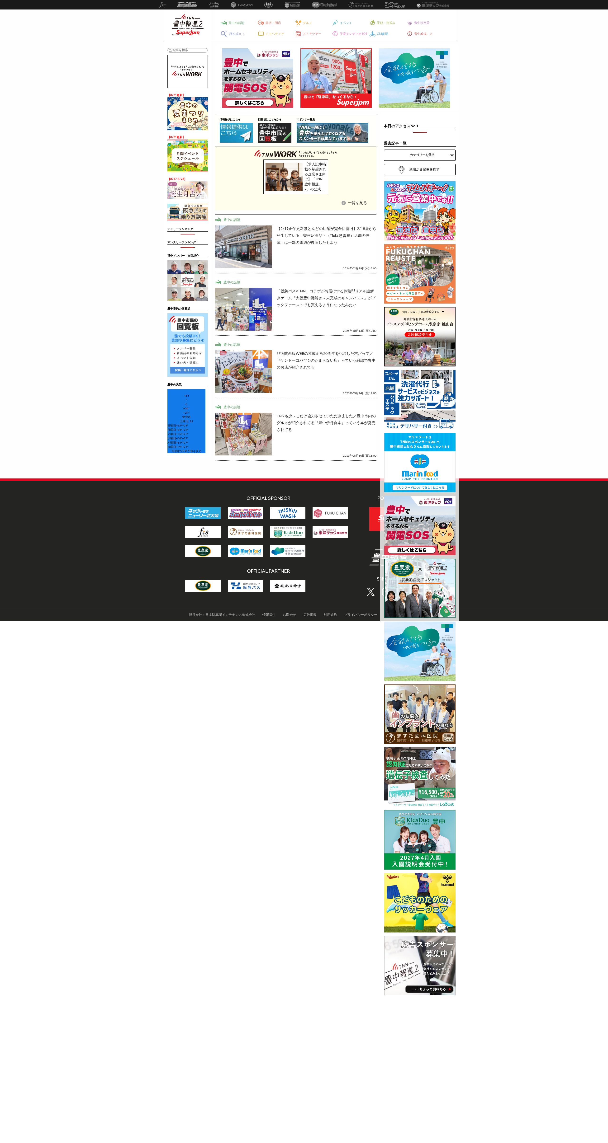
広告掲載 (310, 615)
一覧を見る (357, 203)
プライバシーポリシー (360, 615)
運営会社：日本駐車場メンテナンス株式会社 (222, 615)
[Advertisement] (420, 1070)
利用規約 (330, 615)
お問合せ (289, 615)
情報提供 (269, 615)
